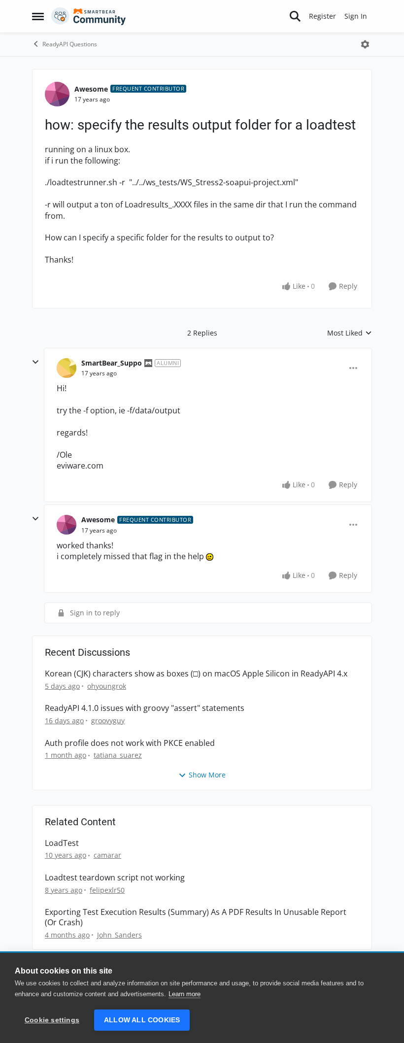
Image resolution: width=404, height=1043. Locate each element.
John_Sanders (119, 935)
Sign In (355, 16)
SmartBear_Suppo (111, 363)
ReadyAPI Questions (69, 44)
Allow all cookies (142, 1020)
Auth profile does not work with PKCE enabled (130, 743)
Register (322, 16)
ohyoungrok (106, 686)
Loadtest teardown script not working (115, 878)
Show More (207, 774)
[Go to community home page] (88, 16)
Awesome (91, 89)
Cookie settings (52, 1020)
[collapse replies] (35, 362)
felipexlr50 (107, 890)
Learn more (184, 994)
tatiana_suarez (118, 755)
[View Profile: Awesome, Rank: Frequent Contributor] (57, 94)
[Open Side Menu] (38, 16)
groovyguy (108, 720)
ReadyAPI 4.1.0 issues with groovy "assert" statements (144, 708)
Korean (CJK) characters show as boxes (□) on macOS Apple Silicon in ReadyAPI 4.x (196, 674)
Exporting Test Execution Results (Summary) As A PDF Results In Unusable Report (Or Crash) (195, 917)
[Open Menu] (365, 44)
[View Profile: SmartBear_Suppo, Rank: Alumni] (66, 368)
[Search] (295, 16)
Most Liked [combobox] (349, 333)
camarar (107, 855)
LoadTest (62, 843)
